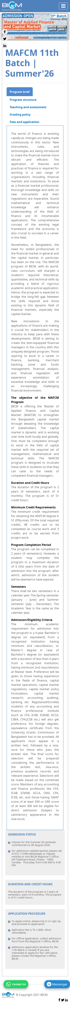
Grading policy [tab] (20, 114)
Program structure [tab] (23, 100)
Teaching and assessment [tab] (28, 107)
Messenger (59, 984)
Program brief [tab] (20, 92)
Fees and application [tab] (24, 122)
